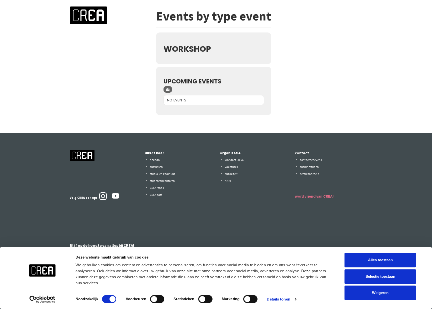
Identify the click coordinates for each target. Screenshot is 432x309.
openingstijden (309, 167)
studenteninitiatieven (303, 13)
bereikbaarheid (309, 174)
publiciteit (231, 174)
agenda (206, 13)
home (189, 13)
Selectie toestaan (380, 276)
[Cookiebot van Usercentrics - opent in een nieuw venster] (42, 299)
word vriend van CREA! (314, 196)
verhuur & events (261, 13)
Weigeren (380, 293)
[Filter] (168, 89)
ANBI (228, 181)
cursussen (229, 13)
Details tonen (278, 299)
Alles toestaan (380, 260)
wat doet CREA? (234, 160)
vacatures (231, 167)
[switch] (157, 299)
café (334, 13)
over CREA (353, 13)
